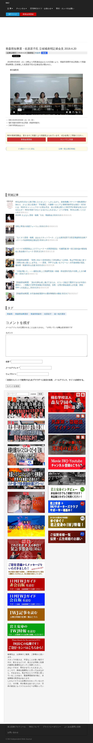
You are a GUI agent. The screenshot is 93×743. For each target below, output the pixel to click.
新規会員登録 (28, 14)
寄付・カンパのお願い (65, 8)
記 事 (9, 8)
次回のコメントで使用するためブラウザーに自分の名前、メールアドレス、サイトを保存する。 (46, 380)
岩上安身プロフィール (16, 727)
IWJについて (34, 727)
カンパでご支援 (66, 139)
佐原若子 (47, 314)
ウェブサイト (11, 374)
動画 (44, 53)
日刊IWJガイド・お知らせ (41, 8)
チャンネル (21, 8)
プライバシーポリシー (52, 727)
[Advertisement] (46, 24)
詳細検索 (33, 394)
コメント (9, 333)
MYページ (13, 14)
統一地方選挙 (59, 314)
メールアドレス (13, 368)
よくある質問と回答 (72, 727)
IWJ (7, 3)
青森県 (37, 53)
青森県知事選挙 (21, 314)
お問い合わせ (12, 732)
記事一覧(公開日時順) (67, 149)
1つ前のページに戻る (26, 149)
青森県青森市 (36, 314)
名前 (8, 362)
